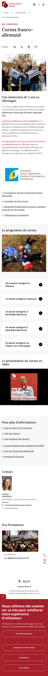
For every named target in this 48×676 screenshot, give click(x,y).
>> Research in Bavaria (13, 456)
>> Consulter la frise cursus (15, 201)
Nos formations (20, 13)
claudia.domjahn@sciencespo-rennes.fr (18, 505)
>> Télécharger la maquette (15, 215)
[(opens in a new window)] (14, 46)
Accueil (6, 13)
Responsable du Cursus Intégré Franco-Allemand (19, 500)
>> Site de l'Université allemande (18, 451)
